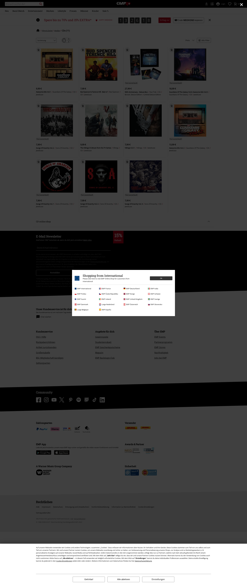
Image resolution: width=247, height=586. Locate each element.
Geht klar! (88, 579)
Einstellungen (158, 579)
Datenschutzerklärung (143, 561)
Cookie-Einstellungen (64, 561)
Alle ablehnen (123, 579)
